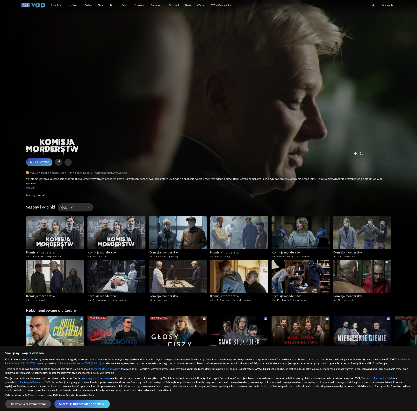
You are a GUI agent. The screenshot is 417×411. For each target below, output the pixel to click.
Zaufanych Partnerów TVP (35, 382)
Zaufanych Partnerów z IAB (377, 378)
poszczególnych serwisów (106, 368)
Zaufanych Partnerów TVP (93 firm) (80, 363)
